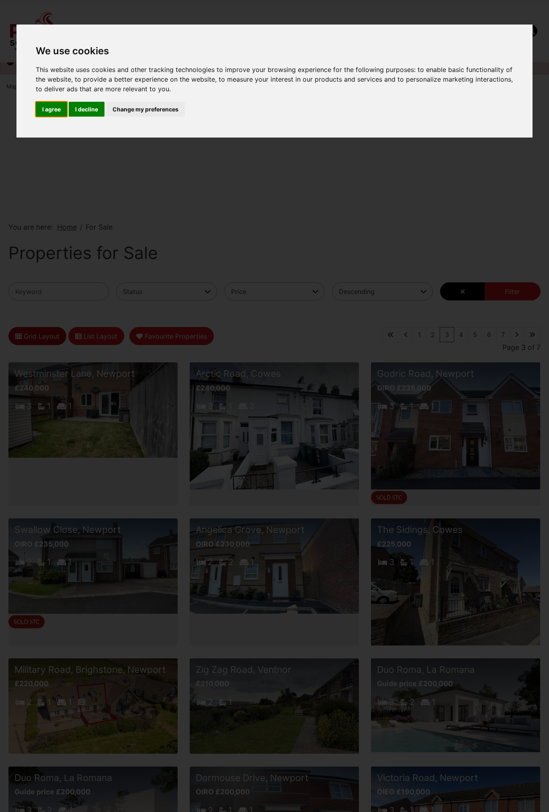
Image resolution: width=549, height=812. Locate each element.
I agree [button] (51, 109)
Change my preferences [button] (145, 109)
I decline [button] (86, 109)
